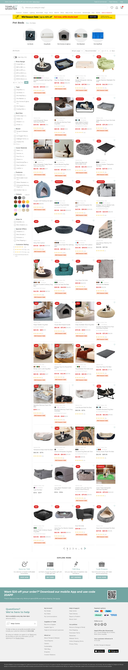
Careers (46, 643)
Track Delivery (113, 2)
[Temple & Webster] (11, 7)
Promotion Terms (74, 633)
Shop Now (24, 577)
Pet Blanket (81, 44)
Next (113, 51)
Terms (32, 634)
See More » (16, 144)
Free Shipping (73, 630)
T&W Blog (47, 649)
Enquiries (47, 652)
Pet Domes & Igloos (64, 44)
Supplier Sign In (49, 627)
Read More (101, 577)
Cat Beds (30, 44)
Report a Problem (74, 616)
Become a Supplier (50, 624)
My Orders (47, 614)
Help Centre (73, 611)
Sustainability (48, 646)
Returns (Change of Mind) (77, 627)
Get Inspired (76, 577)
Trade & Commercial (100, 2)
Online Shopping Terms (76, 641)
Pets (27, 23)
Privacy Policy (20, 638)
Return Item (73, 619)
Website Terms (73, 638)
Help (121, 2)
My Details (47, 611)
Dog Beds (47, 44)
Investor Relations (49, 654)
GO (26, 82)
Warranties (72, 635)
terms (58, 598)
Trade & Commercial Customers (54, 630)
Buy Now (50, 577)
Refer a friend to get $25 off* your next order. (22, 2)
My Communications (50, 616)
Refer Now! (36, 2)
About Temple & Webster (52, 638)
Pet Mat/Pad (98, 44)
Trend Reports (48, 641)
